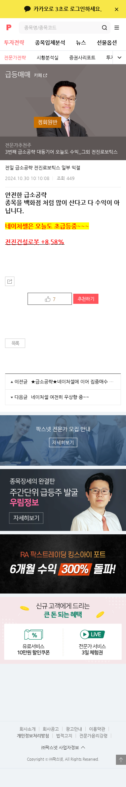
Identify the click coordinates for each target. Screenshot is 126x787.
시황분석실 (47, 57)
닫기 (116, 9)
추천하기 (86, 298)
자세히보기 (63, 442)
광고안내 (74, 728)
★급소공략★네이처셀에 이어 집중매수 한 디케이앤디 (73, 381)
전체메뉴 (120, 28)
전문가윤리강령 (93, 735)
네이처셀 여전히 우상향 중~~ (60, 397)
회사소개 (27, 728)
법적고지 (64, 735)
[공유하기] (9, 281)
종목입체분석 (50, 42)
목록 (15, 343)
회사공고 (51, 728)
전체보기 (119, 57)
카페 (38, 75)
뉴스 (81, 42)
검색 (104, 28)
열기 (121, 760)
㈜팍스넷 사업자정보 (60, 747)
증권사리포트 (82, 57)
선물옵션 (107, 42)
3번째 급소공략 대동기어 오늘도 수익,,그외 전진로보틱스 (61, 151)
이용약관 (97, 728)
